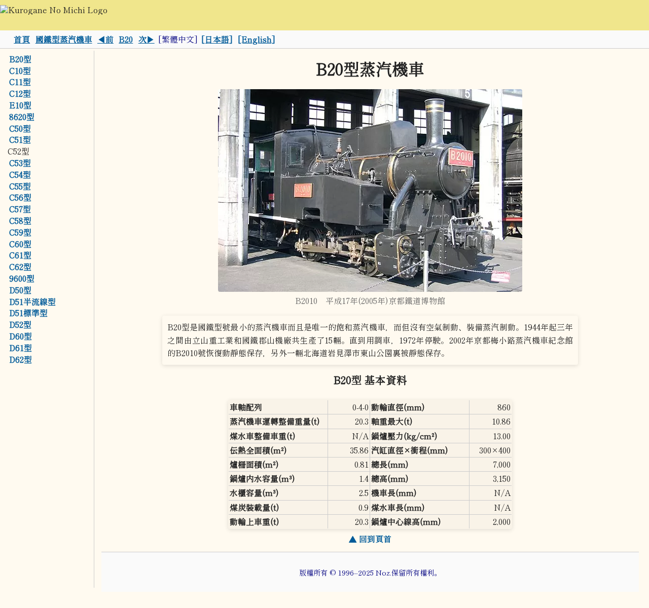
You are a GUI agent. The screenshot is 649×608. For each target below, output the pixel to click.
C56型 (20, 198)
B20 (126, 39)
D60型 (20, 336)
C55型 (20, 186)
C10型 (20, 70)
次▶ (146, 39)
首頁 (22, 39)
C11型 (20, 82)
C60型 (20, 244)
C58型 (20, 220)
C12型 (20, 93)
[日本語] (217, 39)
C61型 (20, 255)
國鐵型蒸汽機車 (63, 39)
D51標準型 (28, 313)
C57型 (20, 209)
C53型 (20, 163)
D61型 (20, 347)
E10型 (20, 105)
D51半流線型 (32, 301)
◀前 (105, 39)
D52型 (20, 324)
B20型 (20, 59)
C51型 (20, 140)
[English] (256, 39)
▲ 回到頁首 (370, 539)
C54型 (20, 174)
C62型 (20, 266)
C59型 (20, 232)
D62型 (20, 359)
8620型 (21, 116)
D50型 (20, 290)
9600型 (21, 278)
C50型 (20, 128)
